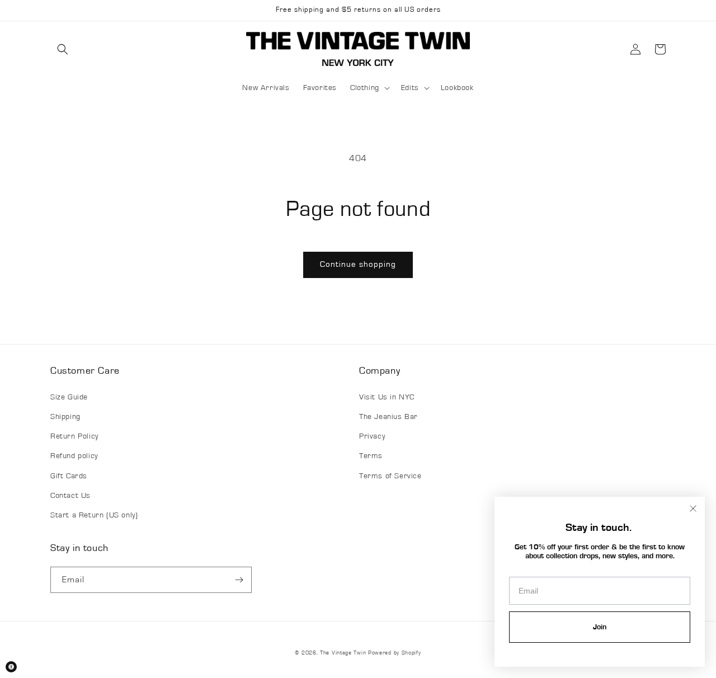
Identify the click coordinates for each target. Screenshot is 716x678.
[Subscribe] (239, 580)
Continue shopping (358, 264)
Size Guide (69, 397)
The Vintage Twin (343, 653)
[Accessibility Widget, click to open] (11, 666)
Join (599, 627)
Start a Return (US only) (94, 515)
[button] (62, 49)
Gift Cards (68, 476)
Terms (371, 456)
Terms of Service (390, 476)
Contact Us (70, 496)
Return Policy (74, 436)
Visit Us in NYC (386, 397)
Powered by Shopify (394, 653)
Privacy (372, 436)
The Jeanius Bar (388, 417)
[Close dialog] (693, 508)
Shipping (65, 417)
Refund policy (74, 456)
